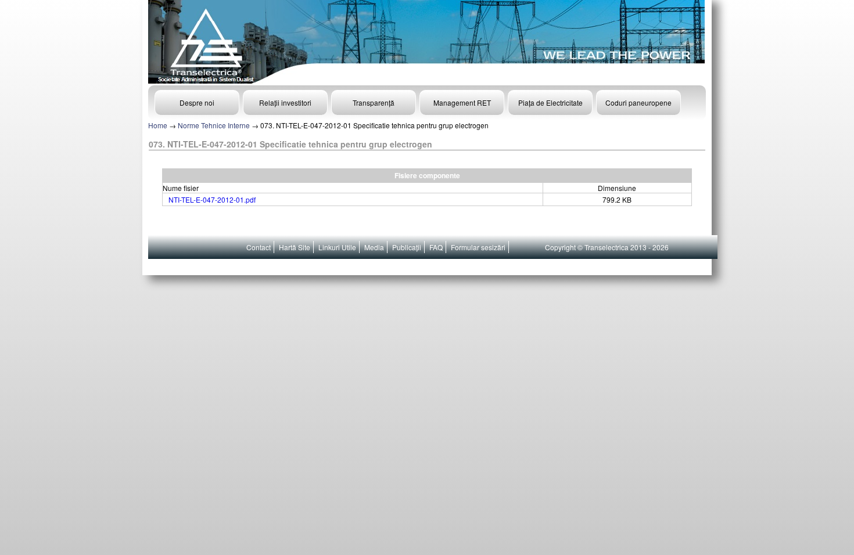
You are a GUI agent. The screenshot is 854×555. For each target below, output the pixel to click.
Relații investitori (285, 102)
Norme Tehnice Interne (214, 125)
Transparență (373, 102)
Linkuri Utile (337, 247)
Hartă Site (294, 247)
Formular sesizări (478, 247)
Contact (258, 247)
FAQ (436, 247)
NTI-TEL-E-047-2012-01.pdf (212, 199)
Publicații (406, 247)
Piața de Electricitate (550, 102)
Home (157, 125)
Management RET (462, 102)
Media (374, 247)
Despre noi (197, 102)
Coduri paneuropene (638, 102)
